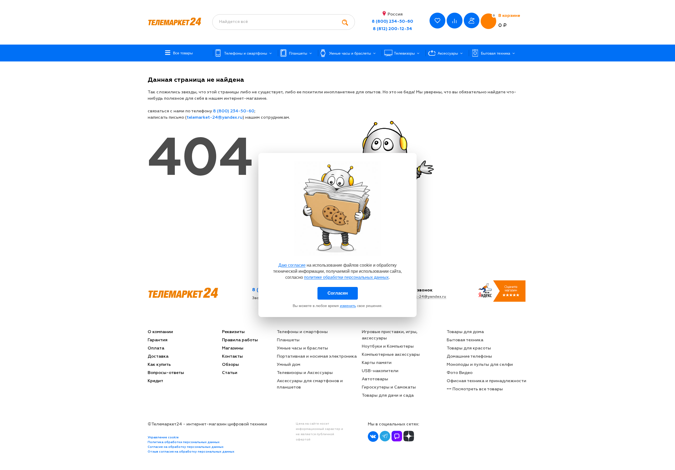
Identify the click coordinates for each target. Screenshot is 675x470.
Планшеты (288, 340)
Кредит (155, 381)
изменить (348, 306)
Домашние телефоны (469, 356)
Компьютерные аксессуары (391, 355)
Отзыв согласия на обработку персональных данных (191, 451)
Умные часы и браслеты (302, 348)
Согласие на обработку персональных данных (186, 447)
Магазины (232, 348)
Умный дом (288, 365)
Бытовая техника (465, 340)
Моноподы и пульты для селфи (480, 365)
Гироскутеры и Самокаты (389, 387)
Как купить (159, 365)
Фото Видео (459, 373)
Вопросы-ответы (166, 373)
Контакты (232, 356)
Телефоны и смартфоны (302, 332)
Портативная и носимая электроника (317, 356)
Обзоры (230, 365)
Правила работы (240, 340)
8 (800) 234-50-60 (392, 22)
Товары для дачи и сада (388, 396)
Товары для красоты (469, 348)
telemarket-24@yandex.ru (215, 118)
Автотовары (375, 379)
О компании (160, 332)
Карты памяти (377, 363)
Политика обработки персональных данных (184, 442)
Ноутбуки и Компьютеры (388, 346)
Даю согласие (292, 265)
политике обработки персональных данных (346, 277)
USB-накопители (380, 371)
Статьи (229, 373)
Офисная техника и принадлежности (486, 381)
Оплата (156, 348)
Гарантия (157, 340)
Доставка (158, 356)
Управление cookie (163, 437)
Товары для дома (465, 332)
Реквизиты (233, 332)
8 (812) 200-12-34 (392, 29)
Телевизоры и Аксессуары (305, 373)
